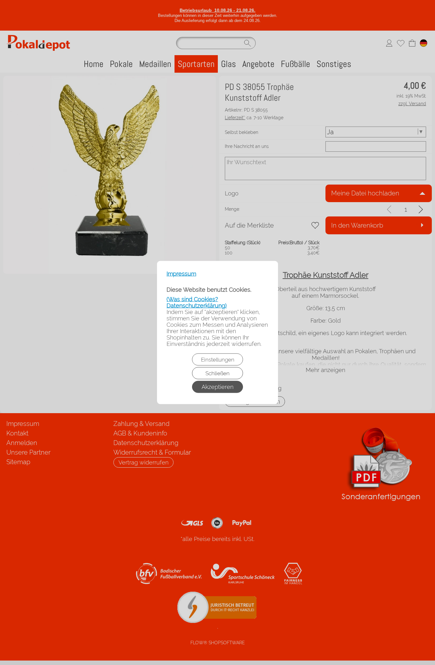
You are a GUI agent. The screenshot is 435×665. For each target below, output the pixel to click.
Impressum (181, 274)
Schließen (217, 373)
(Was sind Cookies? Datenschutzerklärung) (197, 302)
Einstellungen (217, 359)
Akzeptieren (217, 387)
